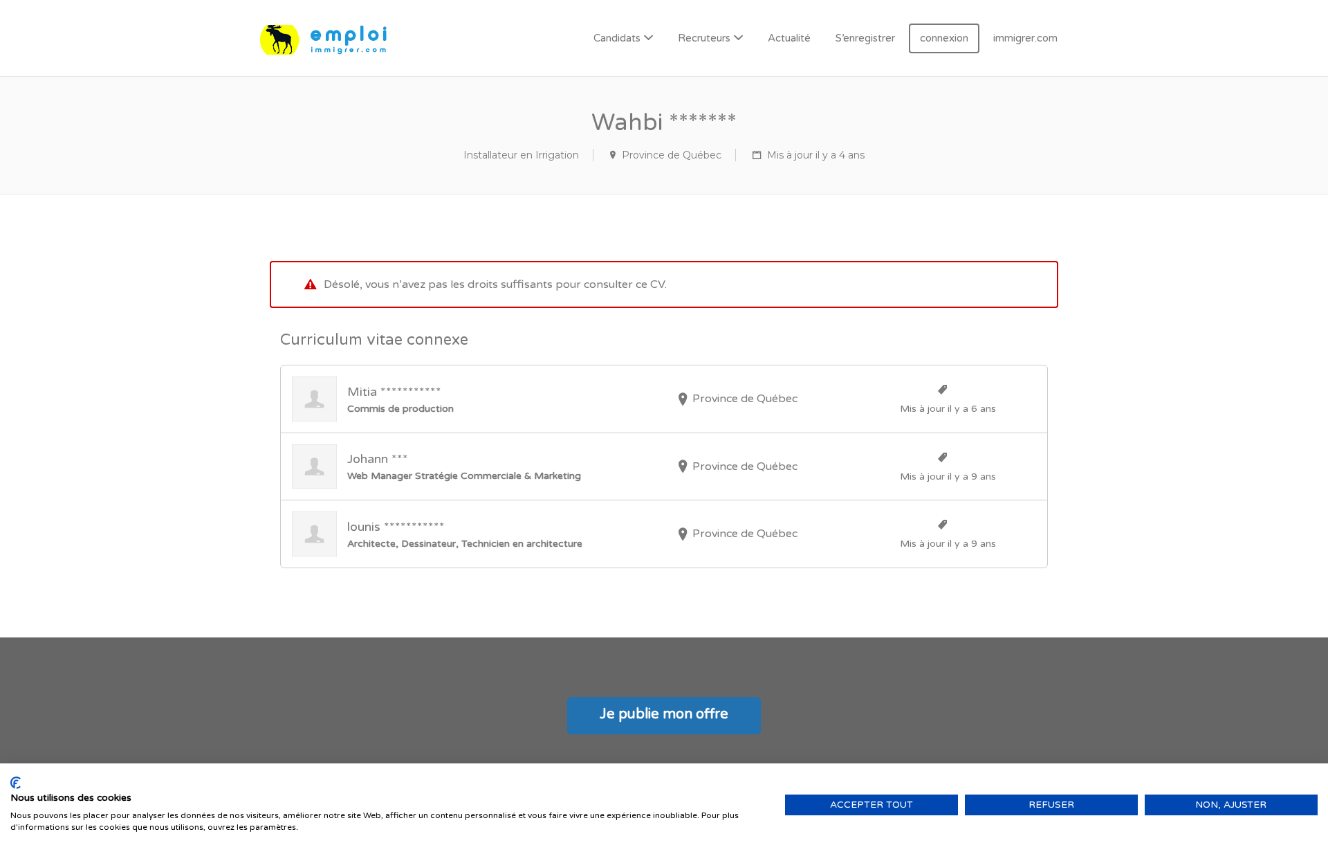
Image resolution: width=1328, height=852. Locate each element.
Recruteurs (704, 38)
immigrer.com (1025, 38)
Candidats (616, 38)
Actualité (789, 38)
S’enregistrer (865, 38)
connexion (944, 38)
